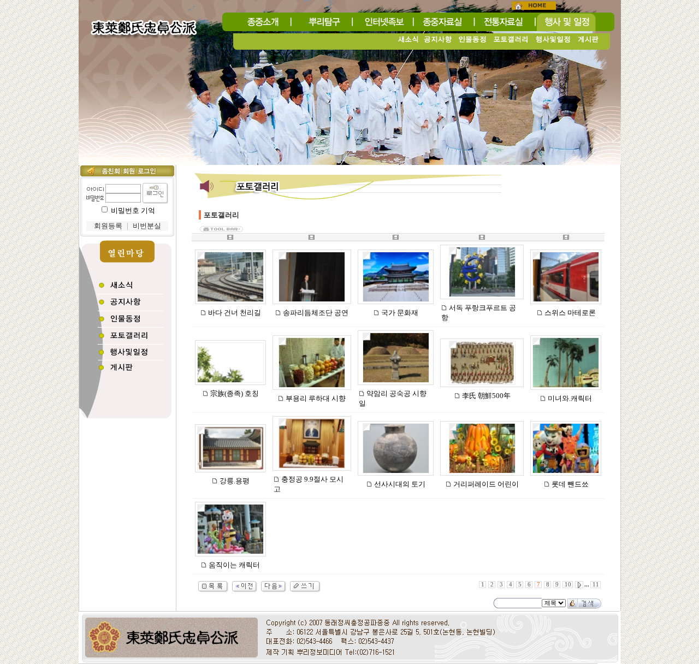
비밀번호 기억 (133, 210)
